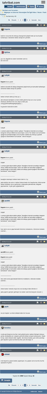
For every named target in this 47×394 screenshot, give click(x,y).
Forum (9, 6)
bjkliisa (7, 52)
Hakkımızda (34, 391)
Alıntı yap (42, 44)
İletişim (40, 391)
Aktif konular (21, 6)
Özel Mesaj (44, 25)
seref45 (7, 201)
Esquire (7, 29)
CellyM (6, 75)
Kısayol (38, 25)
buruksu (7, 328)
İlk (9, 20)
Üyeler (32, 6)
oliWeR (7, 354)
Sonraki (34, 20)
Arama (41, 6)
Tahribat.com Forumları (10, 10)
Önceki (14, 20)
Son (39, 20)
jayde (6, 307)
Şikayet (41, 25)
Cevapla (7, 380)
